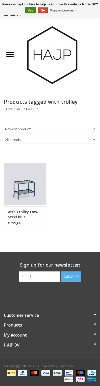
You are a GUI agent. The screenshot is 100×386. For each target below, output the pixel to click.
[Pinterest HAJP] (50, 292)
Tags (19, 109)
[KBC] (91, 372)
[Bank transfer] (57, 372)
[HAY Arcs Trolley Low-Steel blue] (25, 184)
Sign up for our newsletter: (50, 265)
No (43, 10)
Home (8, 109)
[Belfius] (68, 379)
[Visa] (45, 372)
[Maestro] (80, 372)
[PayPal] (22, 372)
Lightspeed (66, 366)
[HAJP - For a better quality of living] (60, 54)
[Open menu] (10, 54)
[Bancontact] (68, 372)
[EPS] (79, 379)
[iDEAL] (10, 372)
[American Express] (90, 379)
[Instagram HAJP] (59, 292)
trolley (32, 109)
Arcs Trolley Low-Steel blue (23, 214)
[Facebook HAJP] (41, 292)
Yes (30, 10)
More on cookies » (63, 10)
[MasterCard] (33, 372)
